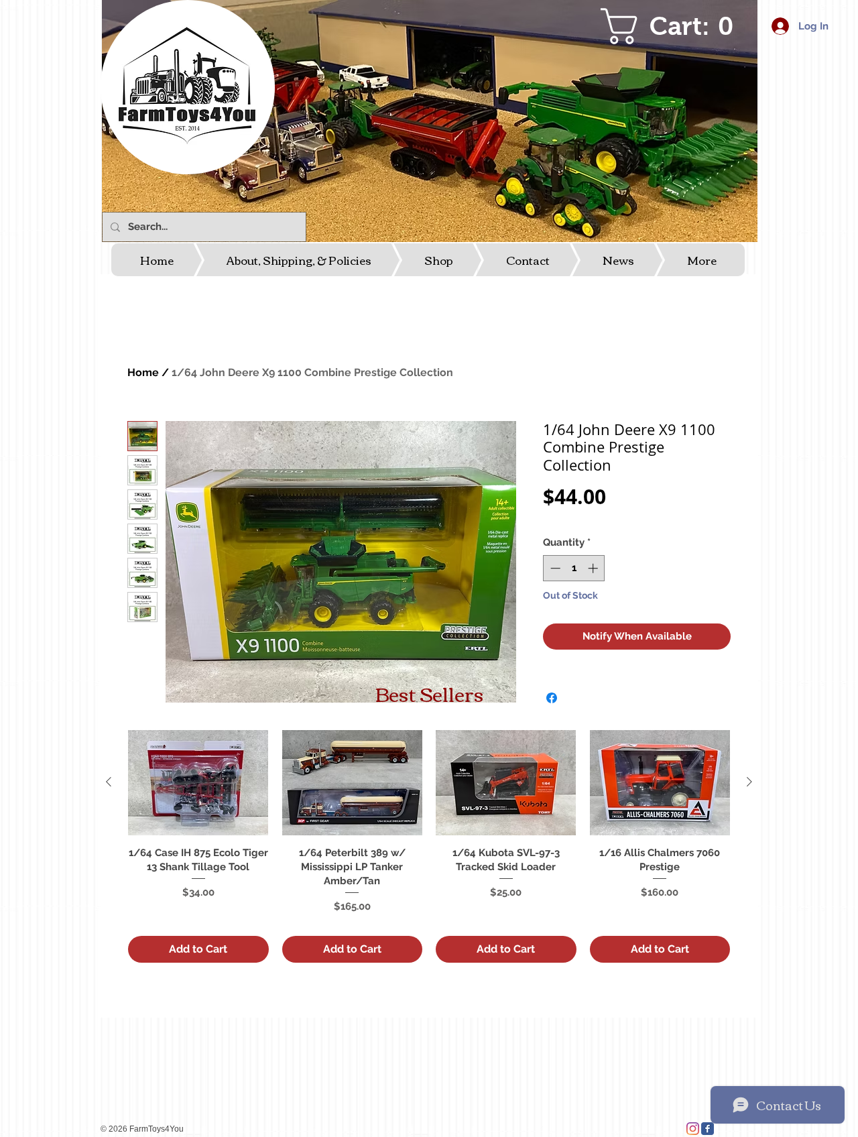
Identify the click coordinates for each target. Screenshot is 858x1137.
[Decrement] (554, 568)
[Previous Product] (109, 782)
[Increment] (594, 568)
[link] (675, 26)
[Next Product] (749, 782)
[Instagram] (692, 1128)
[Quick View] (198, 782)
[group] (429, 846)
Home (143, 372)
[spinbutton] (574, 568)
